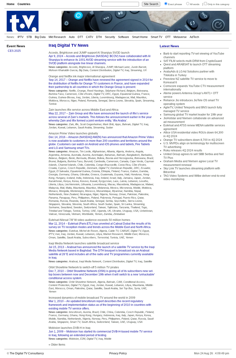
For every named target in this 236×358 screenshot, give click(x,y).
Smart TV (156, 37)
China (110, 312)
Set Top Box (126, 288)
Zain (71, 124)
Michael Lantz (122, 67)
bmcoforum (75, 312)
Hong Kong (85, 315)
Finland (115, 171)
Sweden (77, 207)
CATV (89, 37)
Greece (95, 174)
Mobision (74, 338)
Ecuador (145, 168)
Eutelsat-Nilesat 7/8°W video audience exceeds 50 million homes (89, 220)
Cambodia (99, 161)
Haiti (126, 174)
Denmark (92, 168)
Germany (64, 174)
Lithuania (86, 184)
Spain (138, 100)
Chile (80, 164)
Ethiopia (105, 171)
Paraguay (64, 197)
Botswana (142, 90)
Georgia (53, 174)
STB (29, 37)
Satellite (61, 237)
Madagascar (122, 97)
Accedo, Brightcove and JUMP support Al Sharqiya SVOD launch (89, 52)
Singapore (54, 204)
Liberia (94, 97)
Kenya (67, 181)
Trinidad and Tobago (60, 210)
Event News (16, 46)
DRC (108, 93)
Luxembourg (107, 97)
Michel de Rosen (88, 230)
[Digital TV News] (31, 21)
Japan (137, 177)
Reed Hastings (95, 90)
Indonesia (88, 177)
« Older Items (57, 344)
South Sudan (105, 204)
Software (123, 37)
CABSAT (124, 230)
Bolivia (100, 158)
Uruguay (127, 210)
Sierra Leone (116, 100)
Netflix (72, 90)
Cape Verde (136, 161)
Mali (132, 97)
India (78, 177)
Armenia (65, 154)
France (145, 93)
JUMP (109, 67)
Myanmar (117, 191)
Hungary (60, 177)
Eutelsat (73, 230)
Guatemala (106, 174)
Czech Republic (77, 168)
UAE (93, 210)
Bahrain (126, 124)
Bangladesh (133, 154)
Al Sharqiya (98, 67)
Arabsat (73, 261)
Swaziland (66, 207)
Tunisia (52, 103)
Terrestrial (103, 237)
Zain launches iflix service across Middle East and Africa (83, 109)
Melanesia (103, 187)
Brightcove (85, 67)
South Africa (90, 204)
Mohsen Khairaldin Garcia (63, 70)
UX (145, 70)
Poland (82, 100)
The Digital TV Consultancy (27, 353)
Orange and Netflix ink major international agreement (82, 76)
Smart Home (140, 37)
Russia (64, 200)
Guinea (53, 97)
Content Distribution (101, 70)
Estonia (95, 171)
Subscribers (89, 237)
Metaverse (180, 37)
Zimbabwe (119, 214)
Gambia (143, 171)
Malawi (149, 184)
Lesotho (143, 181)
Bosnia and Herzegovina (119, 158)
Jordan (86, 97)
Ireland (104, 177)
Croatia (53, 168)
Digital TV (118, 70)
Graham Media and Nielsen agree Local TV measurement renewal (190, 163)
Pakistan (132, 194)
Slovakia (129, 100)
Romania (92, 100)
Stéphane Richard (115, 90)
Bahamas (110, 154)
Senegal (102, 100)
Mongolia (64, 191)
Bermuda (81, 158)
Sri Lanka (126, 204)
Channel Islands (67, 164)
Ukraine (116, 210)
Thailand (135, 207)
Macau (111, 184)
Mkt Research (57, 37)
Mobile (136, 187)
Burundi (88, 161)
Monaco (53, 191)
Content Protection (59, 285)
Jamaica (128, 177)
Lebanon (71, 127)
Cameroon (71, 93)
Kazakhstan (55, 181)
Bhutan (92, 158)
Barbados (146, 154)
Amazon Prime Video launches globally (73, 133)
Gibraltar (84, 174)
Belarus (53, 158)
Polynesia (105, 197)
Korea (75, 181)
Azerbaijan (97, 154)
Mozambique (103, 191)
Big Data (40, 37)
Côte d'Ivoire (85, 93)
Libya (60, 184)
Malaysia (54, 187)
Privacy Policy (118, 353)
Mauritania (79, 187)
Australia (76, 154)
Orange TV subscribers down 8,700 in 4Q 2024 (192, 139)
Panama (53, 197)
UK (109, 210)
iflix (77, 124)
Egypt (115, 93)
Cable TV (113, 230)
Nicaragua (85, 194)
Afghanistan (98, 151)
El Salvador (62, 171)
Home (11, 4)
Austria (86, 154)
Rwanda (73, 200)
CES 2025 (14, 50)
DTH (99, 37)
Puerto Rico (129, 197)
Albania (111, 151)
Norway (113, 194)
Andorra (129, 151)
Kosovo (84, 181)
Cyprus (62, 168)
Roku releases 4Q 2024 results (182, 150)
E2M (82, 338)
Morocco (64, 100)
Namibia (128, 191)
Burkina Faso (56, 93)
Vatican (53, 214)
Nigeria (104, 194)
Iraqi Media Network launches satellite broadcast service (84, 243)
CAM (119, 281)
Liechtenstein (72, 184)
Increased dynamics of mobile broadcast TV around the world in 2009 (92, 297)
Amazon (73, 151)
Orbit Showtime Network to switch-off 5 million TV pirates (84, 267)
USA (135, 210)
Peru (74, 197)
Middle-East (130, 234)
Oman (122, 194)
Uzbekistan (146, 210)
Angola (139, 151)
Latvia (123, 181)
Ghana (74, 174)
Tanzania (124, 207)
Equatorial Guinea (130, 93)
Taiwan (102, 207)
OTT (168, 37)
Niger (74, 100)
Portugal (116, 197)
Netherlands (55, 194)
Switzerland (90, 207)
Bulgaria (61, 161)
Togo (144, 207)
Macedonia (123, 184)
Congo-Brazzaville (106, 164)
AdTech (194, 37)
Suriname (54, 207)
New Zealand (71, 194)
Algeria (120, 151)
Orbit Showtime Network (82, 281)
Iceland (71, 177)
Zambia (108, 214)
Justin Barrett (138, 67)
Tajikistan (112, 207)
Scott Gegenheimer (90, 124)
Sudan (109, 127)
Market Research (113, 234)
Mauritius (141, 97)
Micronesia (126, 187)
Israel (113, 177)
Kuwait (61, 127)
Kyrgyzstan (105, 181)
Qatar (140, 197)
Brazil (150, 158)
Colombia (89, 164)
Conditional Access (134, 281)
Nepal (137, 191)
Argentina (54, 154)
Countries (24, 4)
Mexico (114, 187)
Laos (115, 181)
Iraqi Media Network (90, 261)
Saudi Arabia (85, 127)
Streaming (136, 70)
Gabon (134, 171)
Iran (57, 234)
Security (110, 37)
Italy (119, 177)
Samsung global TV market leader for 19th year (192, 114)
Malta (69, 187)
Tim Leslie (85, 151)
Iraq (127, 70)
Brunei (52, 161)
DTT (80, 37)
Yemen (98, 214)
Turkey (85, 210)
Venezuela (64, 214)
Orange (81, 90)
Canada (124, 161)
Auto (72, 37)
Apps (118, 124)
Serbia (109, 200)
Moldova (53, 100)
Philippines (84, 197)
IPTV (21, 37)
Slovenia (77, 204)
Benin (72, 158)
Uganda (101, 210)
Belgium (131, 90)
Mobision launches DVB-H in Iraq (69, 327)
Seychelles (120, 200)
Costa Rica (124, 164)
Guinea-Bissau (66, 97)
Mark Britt (108, 124)
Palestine (143, 194)
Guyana (118, 174)
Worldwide (87, 214)
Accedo (73, 67)
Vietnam (75, 214)
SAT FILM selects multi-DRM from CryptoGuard (192, 61)
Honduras (136, 174)
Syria (137, 288)
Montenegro (77, 191)
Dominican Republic (121, 168)
